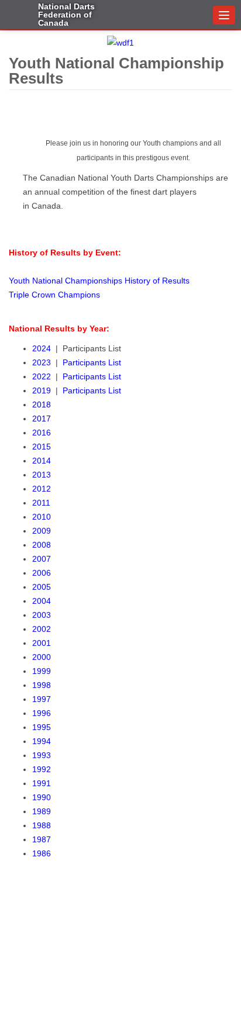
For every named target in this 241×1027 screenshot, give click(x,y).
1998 (41, 685)
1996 (41, 713)
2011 (41, 502)
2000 (41, 657)
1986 (41, 853)
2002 (41, 629)
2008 (41, 544)
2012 (41, 488)
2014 (41, 460)
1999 (41, 671)
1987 (41, 839)
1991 (41, 783)
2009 (41, 530)
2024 (44, 348)
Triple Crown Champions (54, 294)
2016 (41, 432)
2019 (44, 390)
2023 (44, 362)
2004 (41, 601)
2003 (41, 615)
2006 (41, 573)
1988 (41, 825)
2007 (41, 558)
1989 (41, 811)
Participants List (92, 362)
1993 (41, 755)
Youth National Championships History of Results (99, 280)
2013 (41, 474)
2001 (41, 643)
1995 (41, 727)
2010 (41, 516)
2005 (41, 587)
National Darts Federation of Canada (66, 14)
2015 (41, 446)
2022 (41, 376)
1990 (41, 797)
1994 (41, 741)
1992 (41, 769)
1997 (41, 699)
